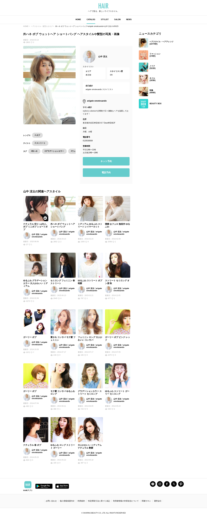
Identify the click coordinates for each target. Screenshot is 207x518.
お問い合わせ (51, 501)
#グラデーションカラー (54, 151)
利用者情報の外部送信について (126, 501)
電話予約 (106, 172)
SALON (117, 19)
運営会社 (157, 501)
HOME (78, 19)
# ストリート (40, 143)
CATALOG (91, 19)
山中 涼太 (102, 56)
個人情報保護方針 (67, 501)
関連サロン (146, 501)
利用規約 (81, 501)
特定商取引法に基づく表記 (99, 501)
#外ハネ (34, 151)
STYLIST (105, 19)
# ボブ (37, 135)
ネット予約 (106, 161)
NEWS (129, 19)
